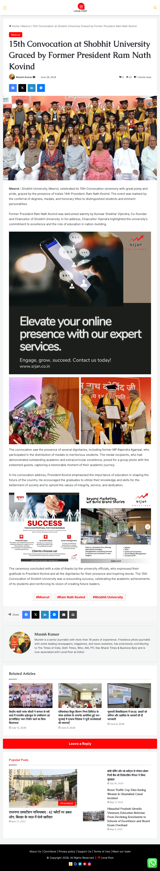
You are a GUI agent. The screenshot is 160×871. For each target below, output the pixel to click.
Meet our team (121, 851)
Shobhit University (109, 597)
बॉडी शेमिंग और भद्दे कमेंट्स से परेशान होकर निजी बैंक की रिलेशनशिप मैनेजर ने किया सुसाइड (127, 775)
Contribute (49, 851)
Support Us (84, 851)
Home (15, 26)
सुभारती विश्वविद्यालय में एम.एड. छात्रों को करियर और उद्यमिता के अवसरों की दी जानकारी (127, 715)
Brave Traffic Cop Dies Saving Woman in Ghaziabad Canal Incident (126, 794)
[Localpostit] (80, 7)
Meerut (25, 26)
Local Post (107, 857)
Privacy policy (67, 851)
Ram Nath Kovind (72, 597)
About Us (35, 851)
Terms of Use (102, 851)
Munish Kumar (24, 77)
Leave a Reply (80, 744)
